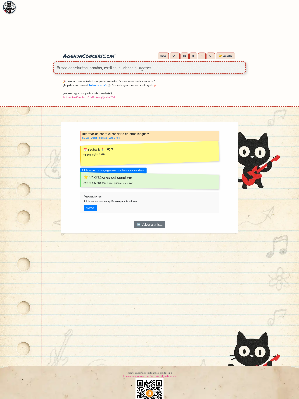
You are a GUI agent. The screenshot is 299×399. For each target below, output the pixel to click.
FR (193, 56)
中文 (118, 138)
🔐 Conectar (225, 56)
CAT (174, 56)
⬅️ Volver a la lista (149, 224)
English (94, 138)
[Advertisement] (149, 28)
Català (112, 138)
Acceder (90, 207)
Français (103, 138)
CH (210, 56)
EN (184, 56)
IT (202, 56)
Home (163, 56)
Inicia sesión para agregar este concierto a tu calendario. (113, 170)
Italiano (85, 138)
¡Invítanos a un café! (98, 85)
